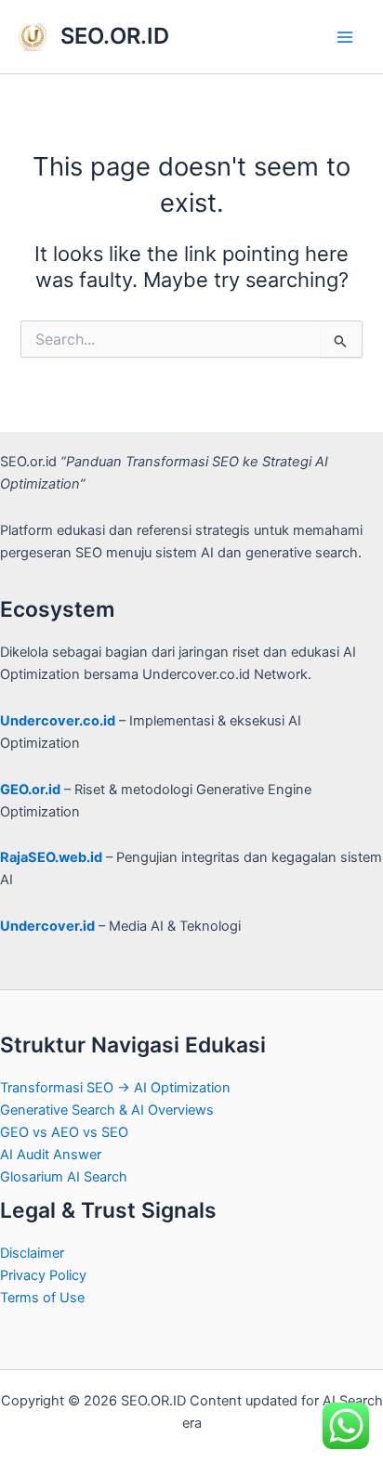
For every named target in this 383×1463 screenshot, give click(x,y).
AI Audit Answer (50, 1154)
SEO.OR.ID (114, 35)
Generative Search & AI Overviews (107, 1110)
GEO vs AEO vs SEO (64, 1132)
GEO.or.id (30, 789)
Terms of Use (42, 1297)
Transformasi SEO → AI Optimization (115, 1087)
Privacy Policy (43, 1275)
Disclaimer (32, 1253)
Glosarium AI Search (63, 1177)
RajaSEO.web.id (51, 857)
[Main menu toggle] (344, 37)
